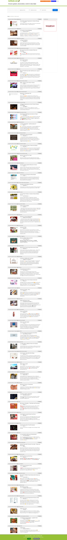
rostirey (19, 401)
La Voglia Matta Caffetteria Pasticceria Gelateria (29, 343)
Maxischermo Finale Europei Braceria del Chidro (29, 247)
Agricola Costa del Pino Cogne (26, 155)
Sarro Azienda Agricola (24, 373)
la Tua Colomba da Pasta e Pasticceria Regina (28, 145)
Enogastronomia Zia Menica (25, 269)
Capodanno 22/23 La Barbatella (26, 393)
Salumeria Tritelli (23, 227)
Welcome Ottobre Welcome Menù (26, 238)
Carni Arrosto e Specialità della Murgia (27, 353)
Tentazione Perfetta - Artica (25, 289)
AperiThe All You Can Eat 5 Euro (26, 456)
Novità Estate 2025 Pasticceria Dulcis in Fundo (29, 114)
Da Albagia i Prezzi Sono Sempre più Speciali (28, 279)
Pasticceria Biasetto (23, 311)
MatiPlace (54, 1)
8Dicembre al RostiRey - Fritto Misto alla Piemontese (30, 403)
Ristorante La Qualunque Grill (25, 93)
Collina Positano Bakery (24, 205)
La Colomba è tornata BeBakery (26, 30)
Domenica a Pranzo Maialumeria (26, 216)
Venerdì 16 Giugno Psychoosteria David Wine (28, 332)
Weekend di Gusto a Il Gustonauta (26, 384)
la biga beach (22, 527)
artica (19, 287)
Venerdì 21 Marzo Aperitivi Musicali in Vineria (28, 164)
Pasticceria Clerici (23, 508)
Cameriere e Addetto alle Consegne (26, 258)
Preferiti (57, 1)
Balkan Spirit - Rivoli (24, 363)
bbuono (19, 68)
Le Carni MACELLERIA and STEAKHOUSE (28, 434)
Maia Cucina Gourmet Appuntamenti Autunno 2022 (29, 497)
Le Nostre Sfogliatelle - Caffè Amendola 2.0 (28, 123)
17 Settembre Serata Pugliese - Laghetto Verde (29, 517)
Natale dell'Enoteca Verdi (24, 300)
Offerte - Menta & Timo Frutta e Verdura (27, 82)
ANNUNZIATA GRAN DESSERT (26, 134)
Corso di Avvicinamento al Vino (26, 465)
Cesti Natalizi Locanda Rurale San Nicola (28, 414)
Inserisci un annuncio (45, 1)
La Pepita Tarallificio (24, 40)
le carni (19, 432)
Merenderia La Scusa (24, 486)
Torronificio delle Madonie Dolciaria (26, 184)
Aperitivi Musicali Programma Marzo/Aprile (28, 174)
